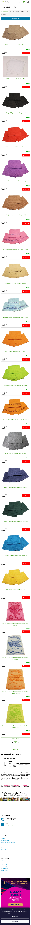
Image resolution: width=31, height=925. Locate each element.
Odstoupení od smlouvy (6, 846)
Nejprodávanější (24, 11)
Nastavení (15, 917)
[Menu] (27, 1)
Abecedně (3, 14)
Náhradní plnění (4, 848)
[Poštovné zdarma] (6, 786)
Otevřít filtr (15, 18)
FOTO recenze (4, 866)
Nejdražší (18, 11)
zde (9, 913)
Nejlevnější (11, 11)
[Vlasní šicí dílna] (25, 786)
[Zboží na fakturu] (16, 786)
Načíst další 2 (15, 738)
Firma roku (3, 863)
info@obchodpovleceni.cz (23, 763)
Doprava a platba (4, 870)
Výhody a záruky (4, 868)
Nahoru (16, 749)
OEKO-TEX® (3, 849)
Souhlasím (15, 921)
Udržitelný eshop (4, 864)
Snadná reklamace (5, 844)
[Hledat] (20, 1)
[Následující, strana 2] (15, 742)
